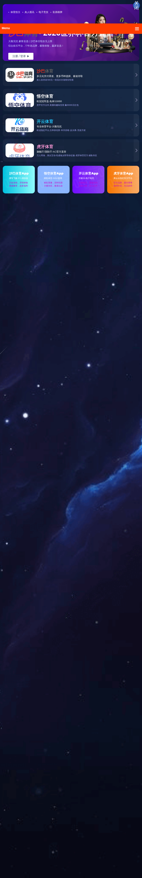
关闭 (136, 5)
